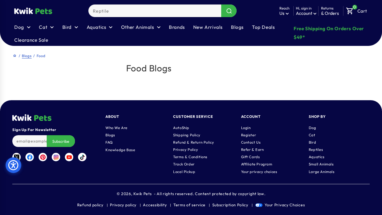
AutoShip (181, 127)
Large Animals (322, 171)
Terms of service (189, 204)
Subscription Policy (230, 204)
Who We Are (116, 127)
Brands (177, 27)
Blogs (237, 27)
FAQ (109, 142)
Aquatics (317, 157)
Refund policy (90, 204)
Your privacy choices (259, 171)
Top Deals (263, 27)
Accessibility (155, 204)
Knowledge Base (120, 150)
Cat (312, 135)
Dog (312, 127)
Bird (312, 142)
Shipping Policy (186, 135)
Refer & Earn (252, 149)
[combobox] (162, 10)
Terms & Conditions (190, 157)
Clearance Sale (31, 40)
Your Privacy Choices (285, 204)
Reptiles (316, 149)
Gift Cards (250, 157)
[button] (356, 9)
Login (246, 127)
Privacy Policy (185, 149)
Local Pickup (184, 171)
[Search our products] (229, 10)
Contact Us (251, 142)
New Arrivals (208, 27)
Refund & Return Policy (193, 142)
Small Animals (321, 164)
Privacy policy (123, 204)
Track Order (184, 164)
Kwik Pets (142, 193)
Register (248, 135)
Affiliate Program (256, 164)
